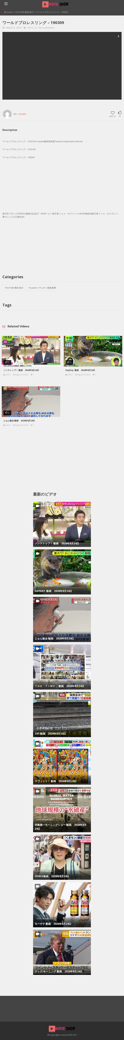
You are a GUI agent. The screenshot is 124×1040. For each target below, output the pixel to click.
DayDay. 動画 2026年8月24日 (80, 370)
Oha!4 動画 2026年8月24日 (52, 876)
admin (22, 114)
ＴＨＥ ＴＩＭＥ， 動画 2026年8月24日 (59, 686)
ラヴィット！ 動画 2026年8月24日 (56, 781)
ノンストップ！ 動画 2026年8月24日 (21, 370)
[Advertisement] (62, 65)
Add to (112, 116)
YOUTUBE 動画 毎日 (24, 12)
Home (10, 12)
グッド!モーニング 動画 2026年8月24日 (59, 971)
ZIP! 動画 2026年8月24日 (50, 733)
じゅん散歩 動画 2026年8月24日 (19, 420)
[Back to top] (113, 1033)
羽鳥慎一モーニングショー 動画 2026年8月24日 (61, 826)
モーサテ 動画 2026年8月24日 (53, 924)
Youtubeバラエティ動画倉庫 (42, 287)
